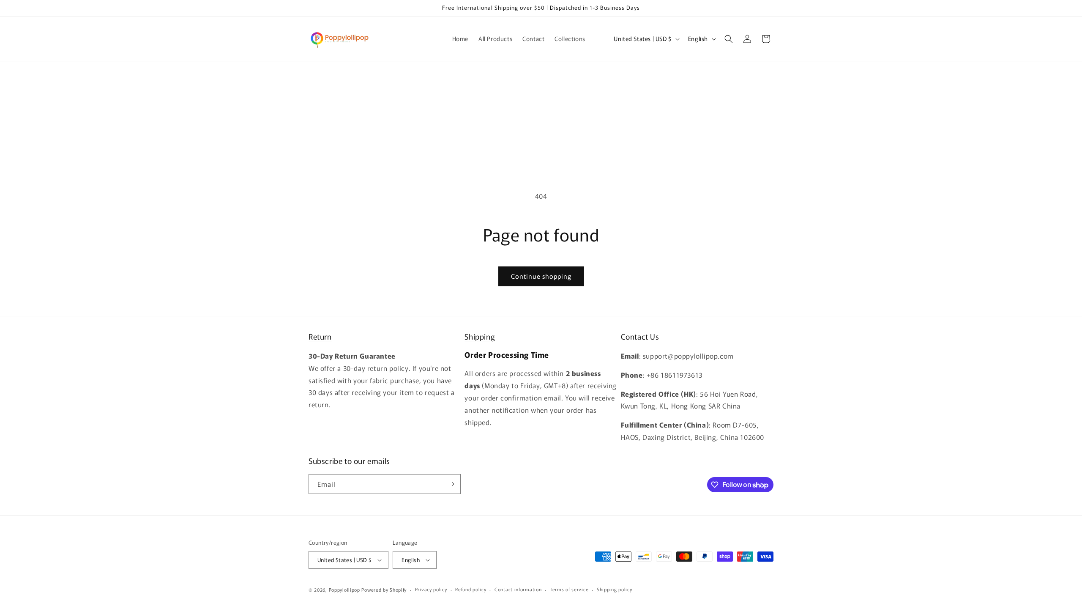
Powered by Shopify (384, 589)
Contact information (518, 589)
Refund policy (470, 589)
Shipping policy (614, 589)
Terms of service (569, 589)
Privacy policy (431, 589)
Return (320, 336)
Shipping (479, 336)
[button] (728, 39)
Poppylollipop (344, 589)
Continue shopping (541, 276)
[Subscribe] (451, 484)
